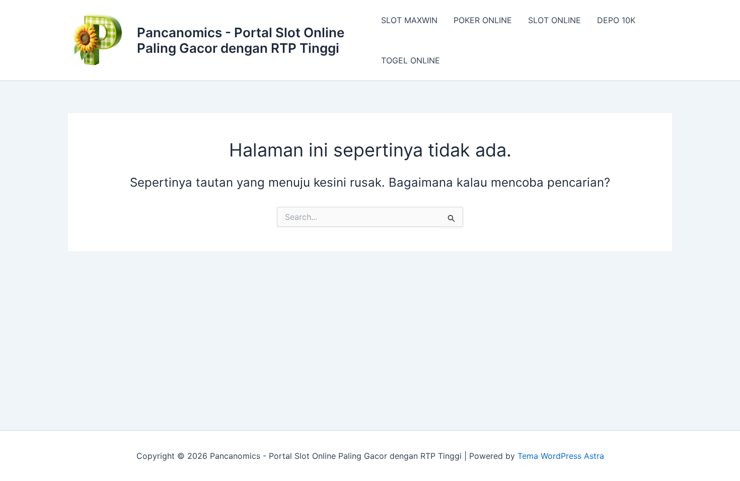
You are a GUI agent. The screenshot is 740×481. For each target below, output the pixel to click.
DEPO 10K (616, 20)
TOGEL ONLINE (410, 60)
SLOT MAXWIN (409, 20)
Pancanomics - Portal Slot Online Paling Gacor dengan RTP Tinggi (240, 40)
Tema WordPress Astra (560, 456)
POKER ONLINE (483, 20)
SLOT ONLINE (554, 20)
